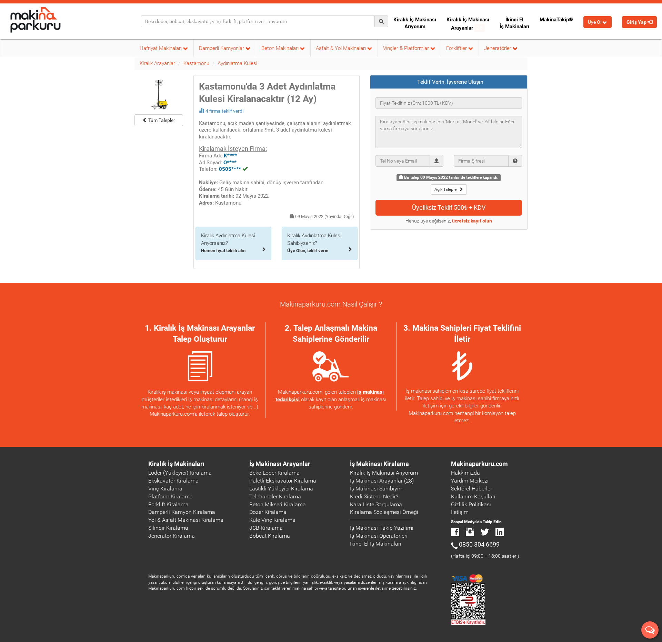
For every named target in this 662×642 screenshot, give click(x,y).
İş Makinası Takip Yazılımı (381, 528)
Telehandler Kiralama (275, 496)
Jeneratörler (498, 48)
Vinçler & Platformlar (406, 48)
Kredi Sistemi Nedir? (374, 496)
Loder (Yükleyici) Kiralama (180, 472)
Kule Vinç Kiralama (272, 520)
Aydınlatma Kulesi (237, 63)
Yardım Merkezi (470, 480)
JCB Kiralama (266, 528)
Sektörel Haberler (471, 488)
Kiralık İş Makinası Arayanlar (468, 24)
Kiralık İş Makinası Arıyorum (414, 23)
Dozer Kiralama (268, 512)
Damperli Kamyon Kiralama (181, 512)
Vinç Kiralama (165, 488)
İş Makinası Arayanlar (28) (382, 480)
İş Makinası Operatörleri (379, 535)
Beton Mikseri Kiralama (277, 504)
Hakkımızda (465, 472)
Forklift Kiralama (168, 504)
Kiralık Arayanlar (157, 63)
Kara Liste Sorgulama (376, 504)
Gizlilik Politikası (471, 504)
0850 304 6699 (479, 544)
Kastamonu (196, 63)
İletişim (460, 512)
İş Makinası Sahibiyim (376, 488)
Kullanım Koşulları (473, 496)
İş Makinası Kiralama (379, 463)
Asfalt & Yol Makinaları (341, 48)
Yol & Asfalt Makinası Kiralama (185, 520)
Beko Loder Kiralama (274, 472)
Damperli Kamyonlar (222, 48)
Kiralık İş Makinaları (176, 463)
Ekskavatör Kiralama (173, 480)
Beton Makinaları (280, 48)
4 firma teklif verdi (224, 111)
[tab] (449, 82)
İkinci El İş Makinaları (514, 23)
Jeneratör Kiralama (171, 535)
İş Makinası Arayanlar (279, 463)
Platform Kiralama (170, 496)
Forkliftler (457, 48)
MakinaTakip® (556, 20)
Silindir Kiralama (168, 528)
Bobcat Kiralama (269, 535)
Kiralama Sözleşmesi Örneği (384, 512)
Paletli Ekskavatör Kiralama (282, 480)
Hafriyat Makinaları (161, 48)
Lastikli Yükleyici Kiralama (281, 488)
